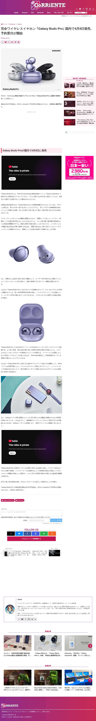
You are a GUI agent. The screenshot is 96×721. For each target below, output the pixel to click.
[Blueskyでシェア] (5, 42)
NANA (20, 599)
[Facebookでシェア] (9, 42)
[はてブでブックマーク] (12, 42)
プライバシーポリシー (20, 711)
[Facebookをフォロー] (83, 8)
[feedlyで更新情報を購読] (89, 8)
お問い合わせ (46, 711)
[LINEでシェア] (15, 42)
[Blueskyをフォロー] (80, 8)
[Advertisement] (31, 126)
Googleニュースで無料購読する (31, 538)
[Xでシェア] (2, 42)
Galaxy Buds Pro (8, 500)
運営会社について (7, 711)
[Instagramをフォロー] (86, 8)
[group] (17, 646)
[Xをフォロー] (76, 8)
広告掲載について (34, 711)
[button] (86, 13)
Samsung (20, 500)
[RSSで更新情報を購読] (93, 8)
